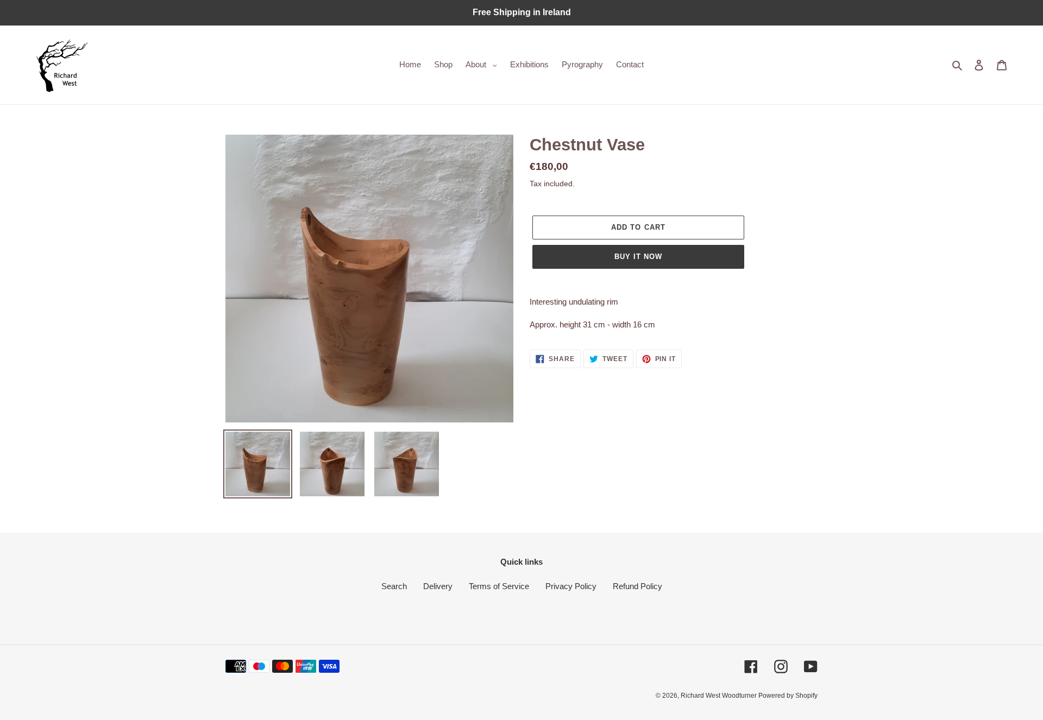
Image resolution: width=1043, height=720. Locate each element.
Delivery (438, 586)
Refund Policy (637, 586)
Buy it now (638, 256)
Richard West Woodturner (719, 695)
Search (394, 586)
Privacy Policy (570, 586)
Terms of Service (499, 586)
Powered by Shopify (788, 695)
